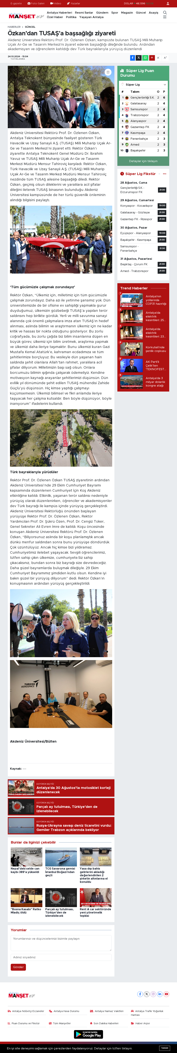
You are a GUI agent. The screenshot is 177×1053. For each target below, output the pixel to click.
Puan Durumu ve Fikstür (26, 1023)
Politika (71, 17)
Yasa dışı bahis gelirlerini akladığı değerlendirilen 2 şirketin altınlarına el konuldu (94, 875)
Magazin (127, 12)
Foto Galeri (37, 3)
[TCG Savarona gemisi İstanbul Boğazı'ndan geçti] (61, 856)
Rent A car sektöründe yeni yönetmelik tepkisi (95, 912)
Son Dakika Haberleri (106, 1023)
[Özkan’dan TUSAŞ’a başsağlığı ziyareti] (61, 97)
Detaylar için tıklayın (143, 161)
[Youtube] (166, 994)
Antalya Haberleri (59, 12)
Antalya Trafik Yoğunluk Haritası (147, 1013)
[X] (147, 994)
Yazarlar (75, 3)
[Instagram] (153, 994)
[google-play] (88, 1034)
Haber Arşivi (143, 1023)
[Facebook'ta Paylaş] (132, 58)
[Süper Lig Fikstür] (164, 173)
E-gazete (16, 3)
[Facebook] (140, 994)
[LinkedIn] (160, 994)
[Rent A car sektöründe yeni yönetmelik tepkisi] (95, 897)
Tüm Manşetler (62, 1023)
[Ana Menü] (164, 17)
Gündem (102, 12)
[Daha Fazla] (152, 58)
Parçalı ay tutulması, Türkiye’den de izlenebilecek (59, 912)
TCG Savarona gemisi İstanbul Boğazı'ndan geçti (60, 872)
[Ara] (165, 13)
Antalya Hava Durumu (66, 1011)
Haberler (14, 27)
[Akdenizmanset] (26, 15)
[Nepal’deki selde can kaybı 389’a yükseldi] (26, 856)
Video (57, 3)
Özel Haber (55, 17)
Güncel (141, 12)
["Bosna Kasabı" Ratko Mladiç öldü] (26, 897)
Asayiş (153, 12)
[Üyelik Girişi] (166, 3)
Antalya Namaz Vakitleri (109, 1011)
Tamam (164, 1048)
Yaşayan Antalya (91, 17)
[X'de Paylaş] (139, 58)
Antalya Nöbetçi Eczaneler (28, 1011)
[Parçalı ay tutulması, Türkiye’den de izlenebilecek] (61, 897)
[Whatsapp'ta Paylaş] (145, 58)
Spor (114, 12)
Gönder (18, 967)
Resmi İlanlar (84, 12)
